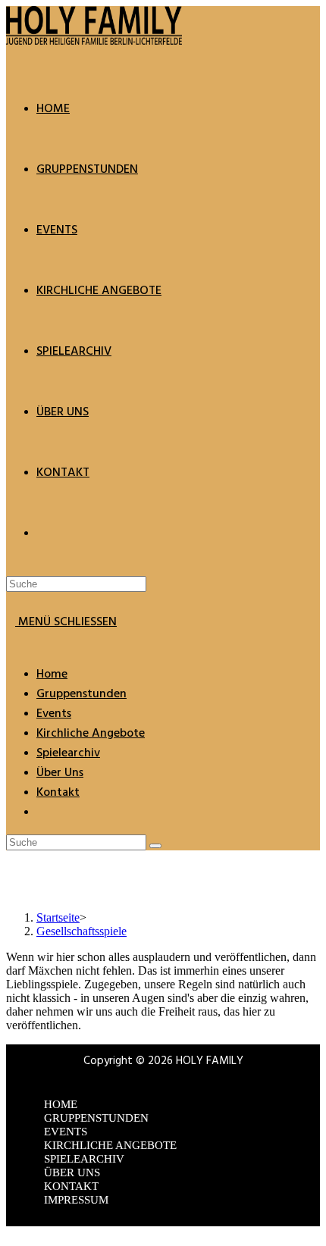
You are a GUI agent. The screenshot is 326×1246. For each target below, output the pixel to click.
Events (53, 714)
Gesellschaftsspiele (81, 931)
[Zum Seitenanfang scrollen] (10, 1232)
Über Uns (59, 773)
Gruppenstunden (81, 694)
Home (51, 674)
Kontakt (58, 793)
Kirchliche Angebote (90, 734)
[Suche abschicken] (155, 846)
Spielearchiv (68, 753)
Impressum (76, 1200)
